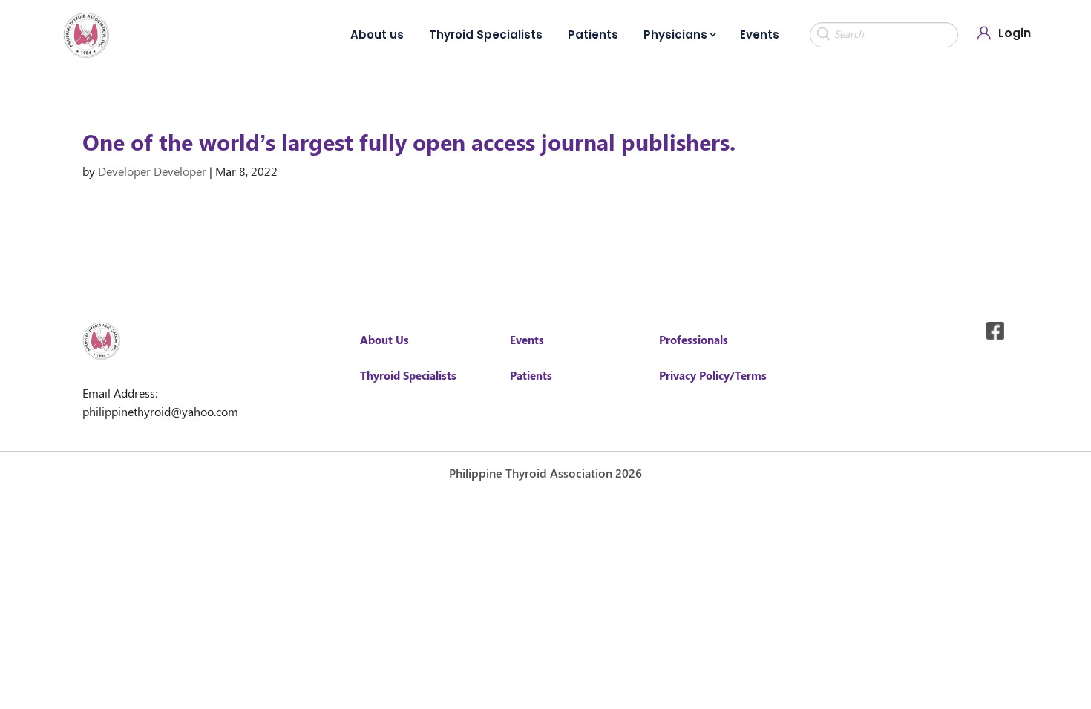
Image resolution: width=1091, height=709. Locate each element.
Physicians (675, 34)
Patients (593, 34)
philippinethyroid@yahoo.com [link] (160, 411)
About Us (384, 339)
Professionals (693, 339)
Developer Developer (152, 171)
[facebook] (995, 331)
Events (759, 34)
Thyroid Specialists (486, 34)
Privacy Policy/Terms (713, 375)
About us (377, 34)
